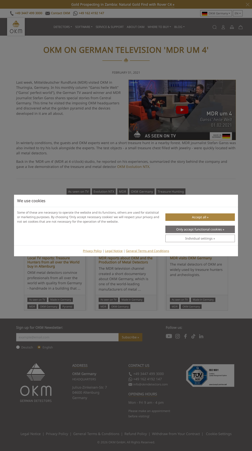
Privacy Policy (92, 251)
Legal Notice (114, 251)
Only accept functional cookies (199, 229)
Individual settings (199, 238)
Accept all (199, 217)
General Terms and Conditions (147, 251)
